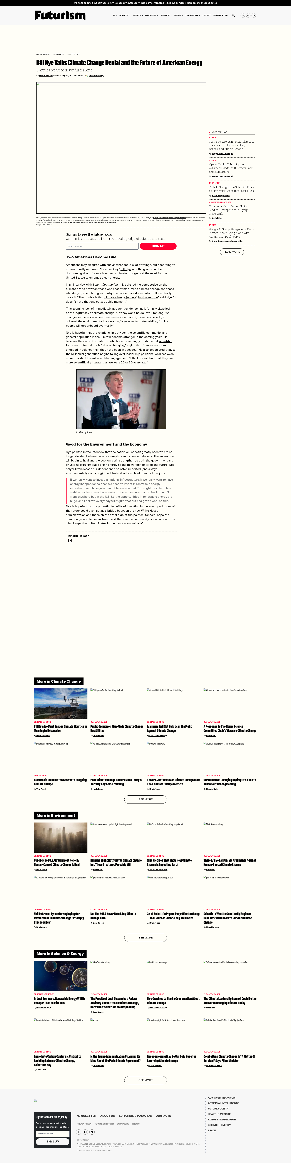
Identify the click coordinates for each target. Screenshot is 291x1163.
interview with (96, 284)
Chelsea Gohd (155, 1065)
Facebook (93, 222)
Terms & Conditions (104, 1124)
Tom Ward (41, 789)
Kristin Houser (46, 75)
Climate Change (73, 54)
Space (177, 15)
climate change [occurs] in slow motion (131, 297)
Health (137, 15)
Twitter (75, 222)
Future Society (218, 1108)
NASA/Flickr (47, 225)
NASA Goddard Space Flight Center (169, 218)
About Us (107, 1116)
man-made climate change (141, 289)
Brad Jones (154, 789)
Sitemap (136, 1124)
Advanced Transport (220, 202)
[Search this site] (233, 15)
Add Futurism (95, 75)
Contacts (163, 1116)
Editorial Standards (135, 1116)
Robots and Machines (222, 1119)
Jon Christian (236, 241)
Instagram (112, 222)
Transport (191, 15)
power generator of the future (147, 465)
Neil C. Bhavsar (43, 735)
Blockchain (40, 775)
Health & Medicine (219, 1114)
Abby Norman (212, 927)
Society (124, 15)
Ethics (212, 138)
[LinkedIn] (70, 540)
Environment (59, 54)
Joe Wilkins (217, 218)
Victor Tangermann (221, 195)
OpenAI (213, 160)
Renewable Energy (44, 994)
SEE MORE (146, 799)
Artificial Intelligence (223, 1103)
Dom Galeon (98, 735)
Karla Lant (211, 735)
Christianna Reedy (158, 735)
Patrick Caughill (43, 1008)
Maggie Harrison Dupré (222, 153)
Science (165, 15)
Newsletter (220, 15)
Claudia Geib (212, 789)
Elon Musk (214, 183)
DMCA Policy (123, 1124)
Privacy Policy (106, 3)
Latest (207, 15)
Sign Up (158, 246)
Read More (232, 251)
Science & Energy (43, 54)
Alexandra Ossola (214, 1065)
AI (114, 15)
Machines (150, 15)
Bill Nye (125, 269)
